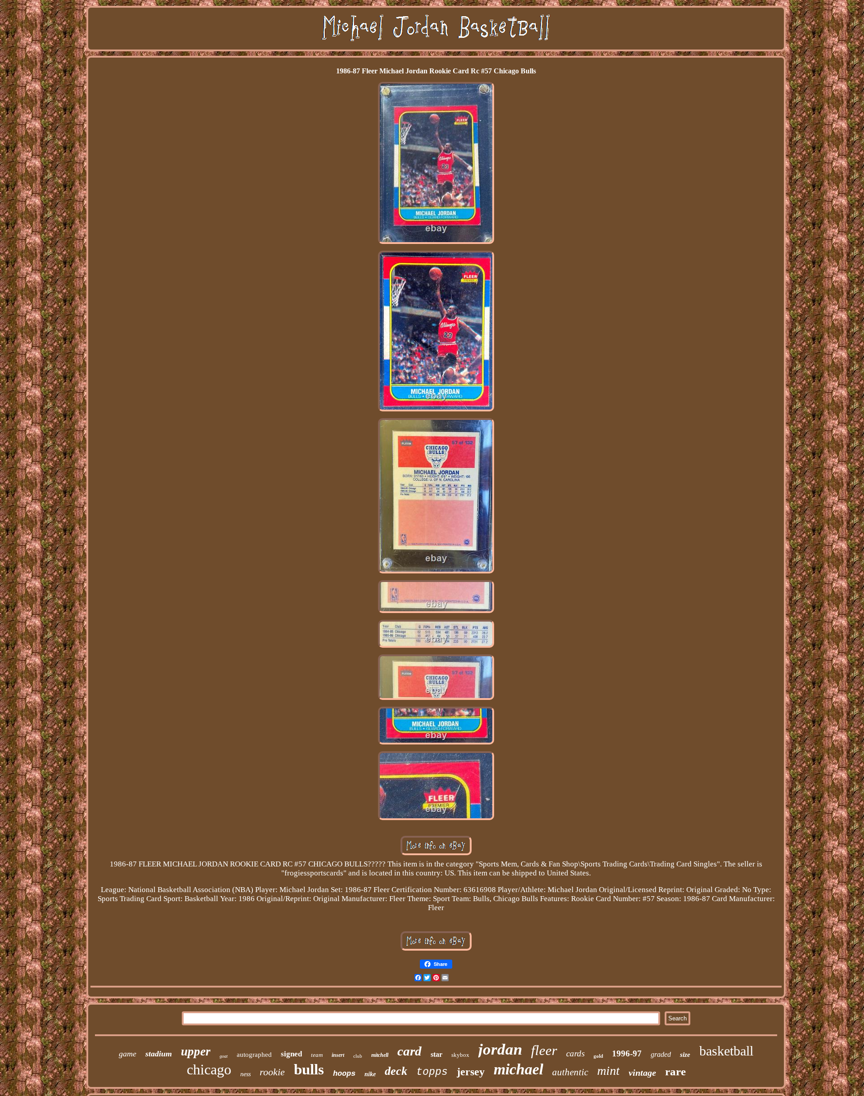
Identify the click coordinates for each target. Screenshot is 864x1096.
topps (432, 1072)
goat (224, 1056)
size (685, 1054)
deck (396, 1071)
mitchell (379, 1055)
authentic (570, 1072)
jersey (471, 1072)
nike (370, 1074)
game (127, 1053)
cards (575, 1053)
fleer (544, 1050)
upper (196, 1051)
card (409, 1051)
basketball (726, 1050)
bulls (309, 1069)
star (436, 1054)
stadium (158, 1053)
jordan (500, 1049)
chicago (209, 1069)
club (357, 1056)
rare (675, 1071)
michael (518, 1069)
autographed (254, 1054)
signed (291, 1054)
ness (245, 1074)
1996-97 (627, 1053)
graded (661, 1054)
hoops (344, 1073)
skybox (460, 1054)
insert (338, 1055)
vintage (642, 1073)
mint (608, 1071)
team (317, 1054)
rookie (272, 1072)
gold (598, 1056)
